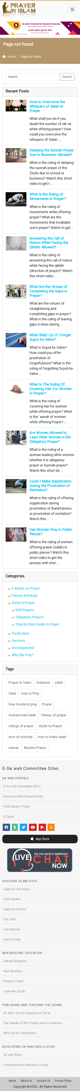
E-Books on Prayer (26, 588)
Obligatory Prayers (30, 617)
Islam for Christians (16, 889)
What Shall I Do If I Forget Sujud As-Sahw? (50, 337)
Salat (12, 693)
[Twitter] (23, 827)
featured (43, 682)
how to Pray (30, 693)
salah (59, 682)
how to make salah (52, 737)
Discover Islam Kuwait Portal (23, 796)
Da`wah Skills (12, 1055)
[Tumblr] (15, 827)
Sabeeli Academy (15, 961)
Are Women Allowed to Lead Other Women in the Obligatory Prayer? (50, 437)
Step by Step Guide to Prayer (37, 624)
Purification (20, 633)
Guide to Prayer (23, 603)
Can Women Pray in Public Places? (51, 531)
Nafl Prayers (25, 610)
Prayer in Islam (13, 981)
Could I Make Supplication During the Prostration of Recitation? (50, 485)
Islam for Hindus (14, 909)
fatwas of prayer (53, 715)
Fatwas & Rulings (25, 595)
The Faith (9, 919)
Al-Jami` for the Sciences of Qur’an (27, 1013)
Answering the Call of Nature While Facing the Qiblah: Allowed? (49, 242)
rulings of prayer (21, 726)
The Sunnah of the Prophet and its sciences (32, 1023)
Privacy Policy (63, 1080)
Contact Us (43, 1080)
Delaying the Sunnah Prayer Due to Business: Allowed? (52, 152)
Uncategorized (23, 648)
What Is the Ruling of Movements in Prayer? (48, 196)
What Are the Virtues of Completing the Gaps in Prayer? (48, 291)
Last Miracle (11, 929)
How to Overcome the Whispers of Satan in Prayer (47, 106)
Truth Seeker (11, 899)
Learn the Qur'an (14, 991)
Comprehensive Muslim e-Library (26, 1065)
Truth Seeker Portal (16, 806)
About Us (26, 1080)
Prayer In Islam (20, 682)
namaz (14, 748)
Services (18, 640)
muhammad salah (22, 715)
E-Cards (8, 816)
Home (12, 1080)
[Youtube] (33, 827)
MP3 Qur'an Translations (19, 1033)
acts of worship (21, 737)
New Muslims (12, 971)
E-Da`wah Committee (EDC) (22, 786)
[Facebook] (6, 827)
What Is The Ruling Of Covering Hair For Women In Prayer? (51, 388)
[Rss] (51, 827)
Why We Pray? (23, 655)
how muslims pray (23, 704)
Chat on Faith (12, 939)
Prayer (47, 704)
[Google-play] (42, 827)
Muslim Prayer (35, 748)
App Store (42, 839)
